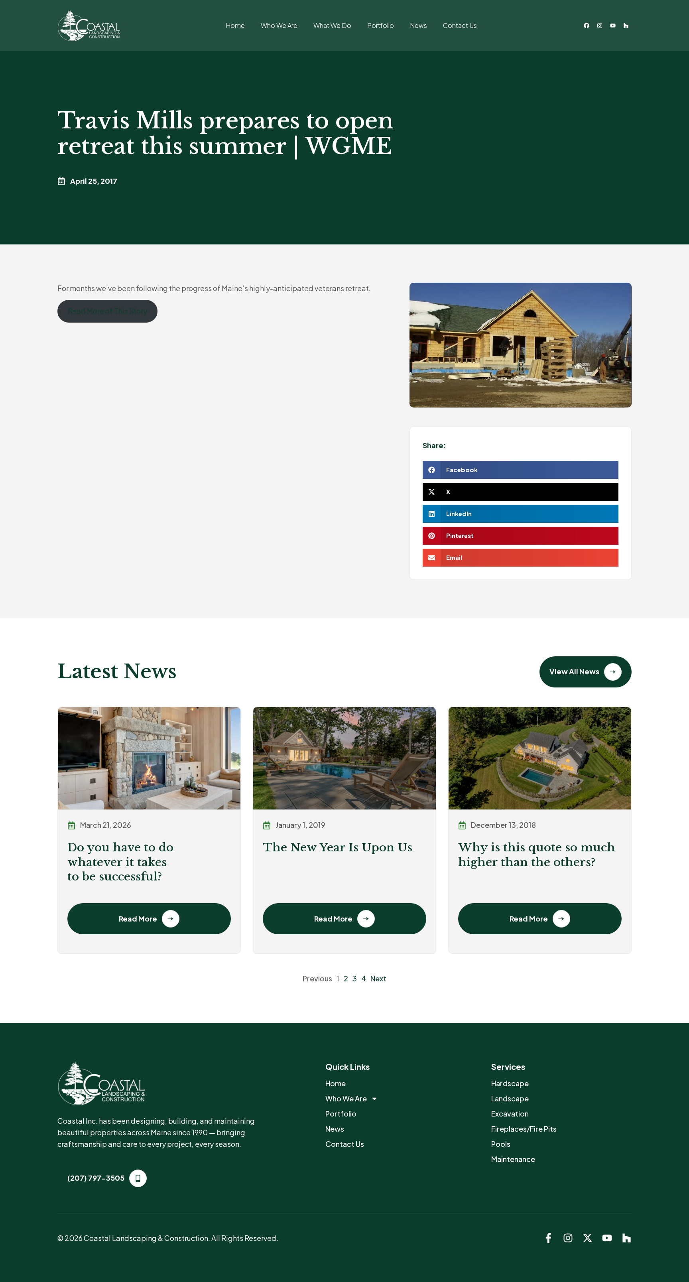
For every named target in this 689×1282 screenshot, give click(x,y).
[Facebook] (586, 25)
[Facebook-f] (548, 1238)
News (418, 25)
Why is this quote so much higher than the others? (536, 855)
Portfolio (380, 25)
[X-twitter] (588, 1238)
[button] (520, 470)
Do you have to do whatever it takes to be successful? (120, 862)
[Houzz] (626, 25)
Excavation (510, 1113)
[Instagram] (599, 25)
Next (378, 978)
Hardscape (510, 1083)
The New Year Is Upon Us (337, 848)
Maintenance (513, 1159)
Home (235, 25)
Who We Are (279, 25)
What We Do (332, 25)
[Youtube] (612, 25)
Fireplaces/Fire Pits (524, 1128)
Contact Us (460, 25)
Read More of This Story (107, 310)
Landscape (510, 1098)
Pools (500, 1143)
